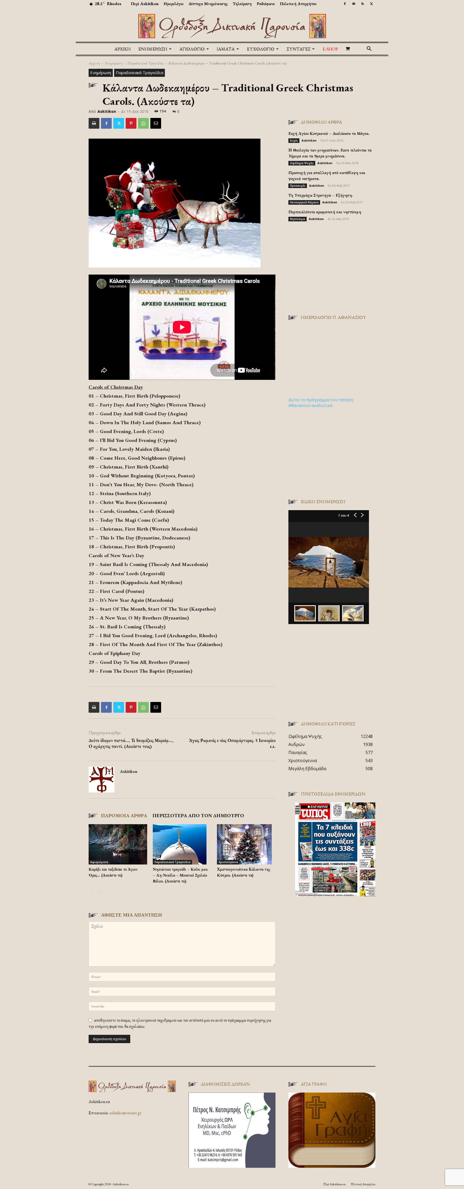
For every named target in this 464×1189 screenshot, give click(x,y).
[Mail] (354, 4)
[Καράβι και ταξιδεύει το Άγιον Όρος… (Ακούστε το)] (118, 844)
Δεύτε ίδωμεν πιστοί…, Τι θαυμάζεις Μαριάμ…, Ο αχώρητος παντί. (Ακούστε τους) (131, 743)
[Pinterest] (131, 123)
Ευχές (294, 140)
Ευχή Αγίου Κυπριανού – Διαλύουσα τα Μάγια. (328, 133)
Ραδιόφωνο (266, 3)
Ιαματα (226, 49)
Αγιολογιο (192, 49)
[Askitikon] (232, 26)
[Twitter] (371, 4)
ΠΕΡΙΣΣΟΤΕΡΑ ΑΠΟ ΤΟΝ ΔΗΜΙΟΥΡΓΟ (198, 815)
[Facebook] (345, 4)
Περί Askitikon (144, 3)
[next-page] (100, 892)
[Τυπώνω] (94, 123)
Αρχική (122, 49)
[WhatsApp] (143, 123)
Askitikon (106, 111)
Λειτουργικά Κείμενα (304, 202)
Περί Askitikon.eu (334, 1184)
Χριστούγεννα (228, 862)
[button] (369, 49)
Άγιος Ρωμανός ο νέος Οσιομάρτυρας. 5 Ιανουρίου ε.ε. (232, 743)
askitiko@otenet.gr (125, 1113)
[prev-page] (92, 892)
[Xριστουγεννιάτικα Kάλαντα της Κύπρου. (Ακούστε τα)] (246, 844)
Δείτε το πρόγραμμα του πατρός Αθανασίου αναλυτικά (321, 402)
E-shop (330, 49)
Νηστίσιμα (297, 219)
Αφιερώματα (99, 862)
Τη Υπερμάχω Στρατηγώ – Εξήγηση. (320, 195)
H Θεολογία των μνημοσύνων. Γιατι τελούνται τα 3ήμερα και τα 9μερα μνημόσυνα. (330, 153)
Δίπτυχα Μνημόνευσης (208, 3)
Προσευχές (297, 186)
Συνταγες (298, 49)
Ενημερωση (152, 49)
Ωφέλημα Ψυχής (302, 163)
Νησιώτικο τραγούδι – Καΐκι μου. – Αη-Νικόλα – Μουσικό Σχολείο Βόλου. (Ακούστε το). (180, 875)
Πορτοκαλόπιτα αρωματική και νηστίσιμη (324, 212)
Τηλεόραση (242, 3)
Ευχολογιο (260, 49)
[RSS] (362, 4)
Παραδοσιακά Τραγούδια (146, 63)
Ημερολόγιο (173, 3)
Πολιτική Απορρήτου (298, 3)
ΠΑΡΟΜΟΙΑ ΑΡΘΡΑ (124, 815)
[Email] (155, 123)
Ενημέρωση (113, 63)
